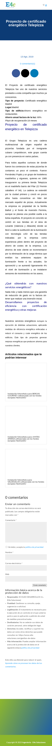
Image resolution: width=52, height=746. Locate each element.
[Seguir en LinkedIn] (34, 73)
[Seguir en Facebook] (16, 73)
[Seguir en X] (25, 73)
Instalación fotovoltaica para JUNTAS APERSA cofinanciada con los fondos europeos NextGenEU (24, 439)
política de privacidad (34, 547)
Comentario (11, 520)
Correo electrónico (13, 563)
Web (7, 574)
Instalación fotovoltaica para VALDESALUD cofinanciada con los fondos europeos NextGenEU (26, 482)
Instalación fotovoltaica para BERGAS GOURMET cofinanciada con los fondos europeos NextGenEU (24, 396)
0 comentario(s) (27, 63)
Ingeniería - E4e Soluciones (34, 742)
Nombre (9, 552)
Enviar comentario (39, 585)
